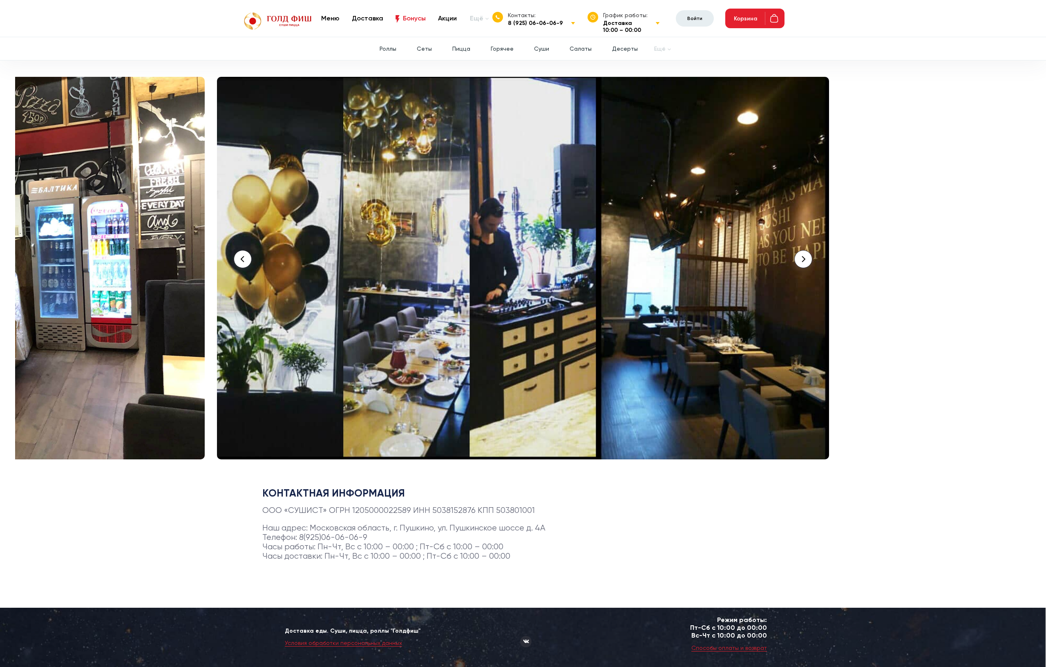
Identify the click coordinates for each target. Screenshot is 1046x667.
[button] (243, 259)
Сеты (424, 48)
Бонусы (414, 18)
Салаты (581, 48)
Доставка (367, 18)
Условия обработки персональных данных (343, 643)
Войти (694, 18)
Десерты (625, 48)
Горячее (502, 48)
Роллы (388, 48)
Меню (330, 18)
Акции (447, 18)
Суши (541, 48)
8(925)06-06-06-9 (333, 537)
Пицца (461, 48)
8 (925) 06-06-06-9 (535, 23)
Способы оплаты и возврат (729, 648)
